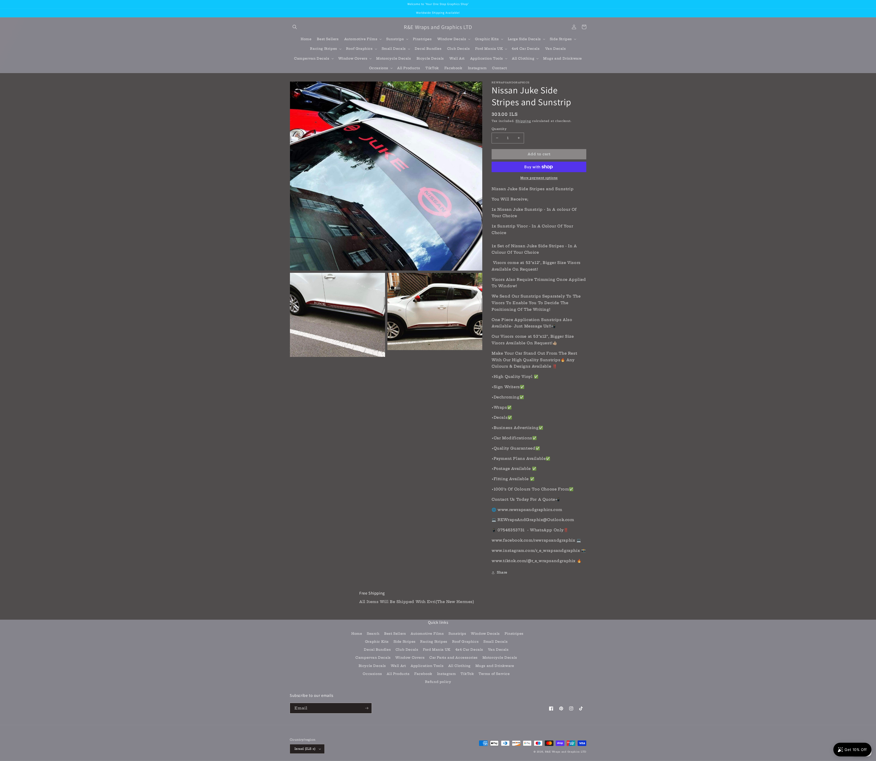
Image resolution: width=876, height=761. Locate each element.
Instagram (446, 674)
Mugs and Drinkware (494, 666)
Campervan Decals (373, 658)
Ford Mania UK (437, 650)
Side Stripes (405, 642)
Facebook (423, 674)
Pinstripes (514, 634)
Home (356, 634)
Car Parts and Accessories (453, 658)
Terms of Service (494, 674)
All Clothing (459, 666)
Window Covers (410, 658)
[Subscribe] (367, 708)
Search (373, 634)
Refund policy (438, 682)
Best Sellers (395, 634)
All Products (398, 674)
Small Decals (495, 642)
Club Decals (407, 650)
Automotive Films (427, 634)
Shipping (523, 121)
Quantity (499, 129)
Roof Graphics (465, 642)
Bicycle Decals (372, 666)
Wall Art (398, 666)
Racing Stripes (433, 642)
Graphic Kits (377, 642)
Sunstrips (457, 634)
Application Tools (427, 666)
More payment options (539, 177)
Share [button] (502, 572)
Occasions (372, 674)
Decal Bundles (377, 650)
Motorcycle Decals (499, 658)
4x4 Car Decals (469, 650)
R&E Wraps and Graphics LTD (565, 751)
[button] (295, 27)
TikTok (467, 674)
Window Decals (485, 634)
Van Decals (498, 650)
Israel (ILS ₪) (305, 748)
